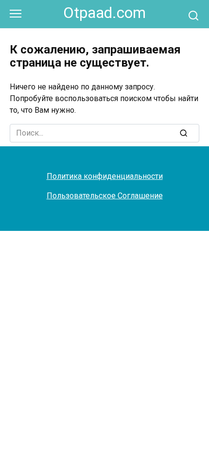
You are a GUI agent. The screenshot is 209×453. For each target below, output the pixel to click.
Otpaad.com (104, 13)
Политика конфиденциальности (105, 176)
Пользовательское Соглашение (105, 195)
